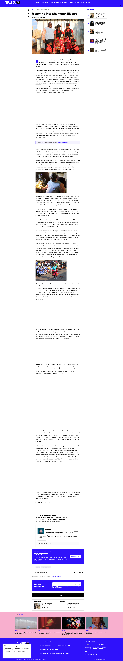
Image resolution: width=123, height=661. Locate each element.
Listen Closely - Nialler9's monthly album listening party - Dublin (54, 653)
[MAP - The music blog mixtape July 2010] (45, 605)
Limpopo (38, 83)
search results (62, 517)
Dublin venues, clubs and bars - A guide (49, 649)
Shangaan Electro (45, 9)
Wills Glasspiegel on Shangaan (51, 521)
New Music (28, 659)
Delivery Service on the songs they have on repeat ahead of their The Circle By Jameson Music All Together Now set (73, 633)
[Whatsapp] (41, 543)
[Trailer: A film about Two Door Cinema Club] (71, 605)
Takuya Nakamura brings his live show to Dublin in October (100, 50)
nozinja (38, 9)
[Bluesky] (44, 543)
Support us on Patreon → (63, 142)
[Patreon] (42, 543)
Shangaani (66, 81)
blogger (51, 133)
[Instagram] (37, 543)
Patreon (65, 642)
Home (41, 642)
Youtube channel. (46, 517)
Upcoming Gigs (47, 5)
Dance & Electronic (46, 567)
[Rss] (50, 543)
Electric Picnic (39, 5)
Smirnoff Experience (42, 64)
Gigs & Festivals (55, 5)
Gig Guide (40, 659)
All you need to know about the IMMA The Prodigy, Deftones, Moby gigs (100, 15)
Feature (33, 9)
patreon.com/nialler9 (42, 539)
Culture (38, 567)
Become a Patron (75, 556)
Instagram (72, 642)
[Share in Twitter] (28, 13)
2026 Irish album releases (66, 5)
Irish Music (32, 659)
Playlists (24, 659)
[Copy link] (28, 19)
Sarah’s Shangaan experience (56, 519)
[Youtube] (39, 543)
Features (36, 659)
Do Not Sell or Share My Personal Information (17, 655)
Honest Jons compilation (45, 135)
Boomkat (40, 496)
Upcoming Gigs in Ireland (45, 645)
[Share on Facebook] (28, 10)
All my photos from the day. (48, 515)
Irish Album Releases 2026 (64, 645)
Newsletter (52, 642)
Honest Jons (45, 494)
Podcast (20, 659)
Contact (59, 642)
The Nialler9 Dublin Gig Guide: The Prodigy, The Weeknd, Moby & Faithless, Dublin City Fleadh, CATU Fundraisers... (100, 40)
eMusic (77, 494)
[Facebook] (46, 543)
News (39, 630)
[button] (2, 2)
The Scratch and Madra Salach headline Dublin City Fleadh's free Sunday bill (100, 31)
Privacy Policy (54, 587)
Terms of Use (60, 587)
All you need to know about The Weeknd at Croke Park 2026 (100, 23)
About (46, 642)
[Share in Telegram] (28, 16)
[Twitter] (48, 543)
